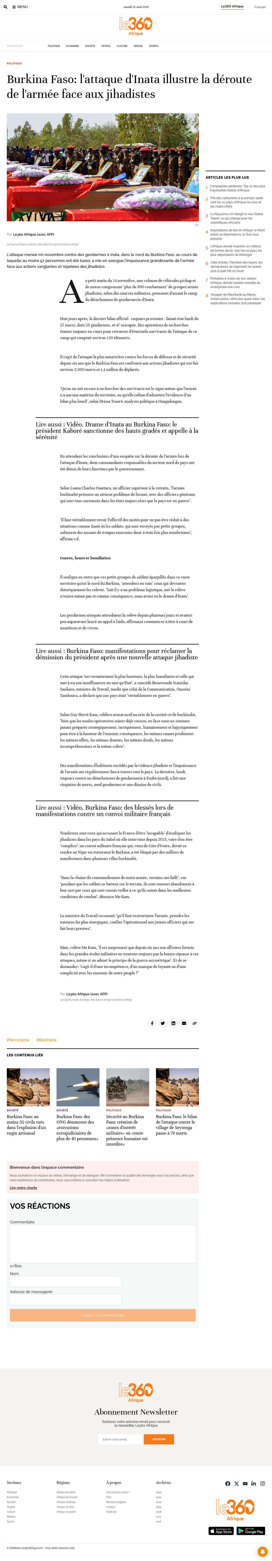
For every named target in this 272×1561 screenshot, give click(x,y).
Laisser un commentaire (103, 1315)
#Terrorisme (18, 1040)
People (106, 46)
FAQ (108, 1497)
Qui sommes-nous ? (118, 1492)
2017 (158, 1516)
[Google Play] (250, 1530)
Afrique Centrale (66, 1502)
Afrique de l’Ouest (67, 1497)
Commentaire (22, 1222)
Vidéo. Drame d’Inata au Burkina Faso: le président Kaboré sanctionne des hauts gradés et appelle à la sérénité (117, 431)
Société (90, 46)
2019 (158, 1506)
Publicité (111, 1511)
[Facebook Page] (227, 1483)
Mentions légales (116, 1502)
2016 (158, 1521)
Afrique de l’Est (65, 1506)
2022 (158, 1492)
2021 (158, 1497)
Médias (138, 46)
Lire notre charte (23, 1188)
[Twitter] (236, 1483)
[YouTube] (245, 1483)
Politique (54, 46)
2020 (159, 1502)
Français (260, 7)
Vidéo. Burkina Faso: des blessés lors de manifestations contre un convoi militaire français (105, 811)
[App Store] (221, 1530)
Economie (72, 46)
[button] (263, 1552)
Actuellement (15, 46)
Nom (14, 1273)
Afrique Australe (66, 1511)
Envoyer (159, 1439)
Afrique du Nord (66, 1492)
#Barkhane (47, 1040)
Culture (122, 46)
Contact (111, 1506)
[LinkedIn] (253, 1483)
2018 (158, 1511)
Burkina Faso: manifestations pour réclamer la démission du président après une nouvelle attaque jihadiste (117, 654)
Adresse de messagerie (31, 1291)
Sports (153, 46)
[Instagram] (262, 1483)
